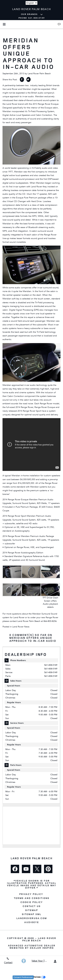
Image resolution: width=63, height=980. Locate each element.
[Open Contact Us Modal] (59, 24)
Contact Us (32, 906)
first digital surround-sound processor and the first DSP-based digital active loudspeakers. (30, 179)
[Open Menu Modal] (4, 24)
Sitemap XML (31, 914)
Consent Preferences (23, 977)
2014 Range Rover (24, 407)
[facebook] (15, 869)
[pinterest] (48, 869)
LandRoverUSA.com (31, 918)
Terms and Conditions (31, 898)
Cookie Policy (31, 902)
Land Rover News (20, 626)
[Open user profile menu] (55, 961)
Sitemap (31, 910)
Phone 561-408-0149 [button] (31, 18)
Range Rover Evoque (44, 407)
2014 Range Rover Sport (29, 410)
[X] (37, 869)
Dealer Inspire (42, 947)
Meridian (39, 96)
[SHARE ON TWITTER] (28, 79)
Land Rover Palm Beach (39, 73)
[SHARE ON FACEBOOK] (22, 79)
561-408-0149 (50, 665)
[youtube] (26, 869)
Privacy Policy (31, 894)
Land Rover (11, 89)
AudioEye (31, 922)
